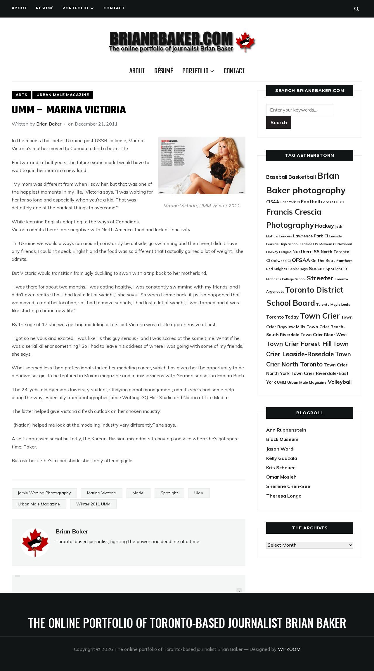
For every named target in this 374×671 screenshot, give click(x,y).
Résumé (45, 8)
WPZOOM (289, 649)
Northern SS (306, 251)
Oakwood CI (281, 261)
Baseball (276, 177)
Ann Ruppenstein (286, 430)
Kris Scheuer (280, 467)
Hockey (324, 225)
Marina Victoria (101, 493)
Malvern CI (327, 244)
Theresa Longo (284, 496)
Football (310, 201)
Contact (114, 8)
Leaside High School (282, 244)
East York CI (290, 202)
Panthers (344, 260)
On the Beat (323, 260)
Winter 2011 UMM (93, 504)
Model (138, 493)
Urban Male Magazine (63, 95)
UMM (199, 493)
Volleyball (340, 381)
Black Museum (282, 439)
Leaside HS (309, 244)
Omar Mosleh (281, 477)
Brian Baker (48, 124)
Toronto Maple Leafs (333, 304)
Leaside (335, 236)
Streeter (320, 278)
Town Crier (320, 316)
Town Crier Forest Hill (299, 343)
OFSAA (301, 260)
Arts (21, 95)
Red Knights (276, 269)
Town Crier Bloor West (323, 334)
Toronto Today (282, 317)
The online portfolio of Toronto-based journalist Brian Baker (187, 622)
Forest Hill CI (332, 202)
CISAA (272, 201)
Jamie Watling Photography (44, 493)
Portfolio (76, 8)
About (19, 8)
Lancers (285, 236)
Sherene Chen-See (288, 486)
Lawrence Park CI (310, 235)
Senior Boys (298, 269)
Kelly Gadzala (281, 458)
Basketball (302, 176)
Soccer (317, 268)
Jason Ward (279, 449)
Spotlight (169, 493)
